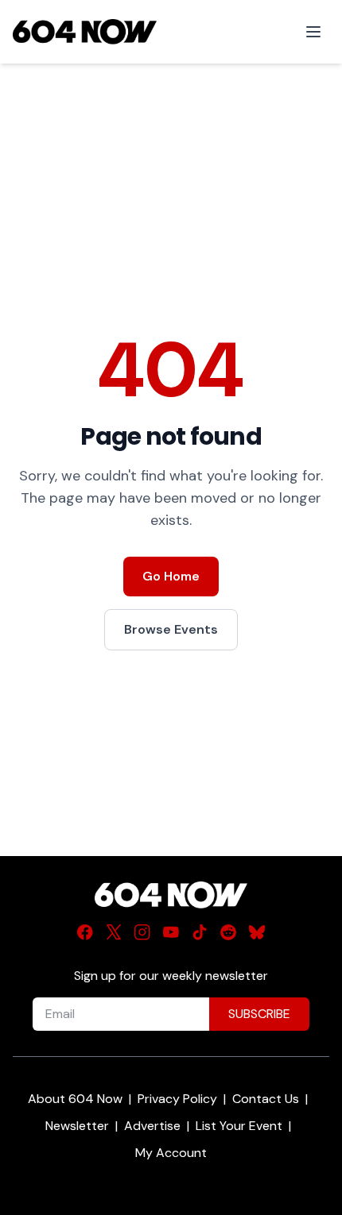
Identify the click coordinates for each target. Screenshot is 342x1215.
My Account (171, 1152)
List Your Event (239, 1125)
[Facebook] (85, 932)
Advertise (152, 1125)
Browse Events (171, 629)
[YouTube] (171, 932)
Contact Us (265, 1098)
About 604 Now (75, 1098)
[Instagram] (142, 932)
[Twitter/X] (114, 932)
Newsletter (77, 1125)
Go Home (171, 576)
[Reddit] (228, 932)
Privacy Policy (177, 1098)
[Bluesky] (257, 932)
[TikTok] (200, 932)
